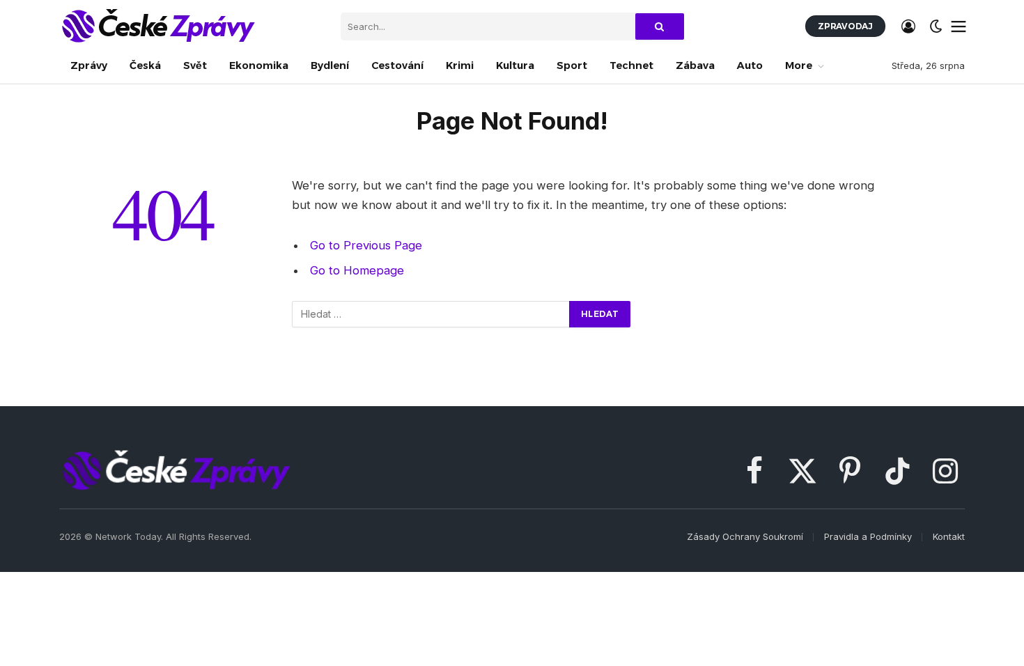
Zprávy (88, 65)
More (798, 65)
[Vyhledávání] (431, 314)
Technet (631, 65)
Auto (750, 65)
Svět (195, 65)
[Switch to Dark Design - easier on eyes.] (936, 26)
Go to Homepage (357, 270)
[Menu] (959, 26)
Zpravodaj (845, 26)
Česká (145, 65)
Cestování (397, 65)
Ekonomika (258, 65)
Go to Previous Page (366, 245)
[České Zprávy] (157, 26)
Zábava (695, 65)
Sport (572, 65)
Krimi (460, 65)
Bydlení (330, 65)
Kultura (515, 65)
